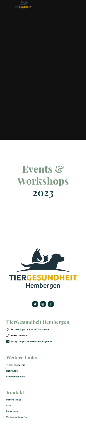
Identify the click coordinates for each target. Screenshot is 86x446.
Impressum (12, 411)
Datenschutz (13, 399)
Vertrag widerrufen (17, 417)
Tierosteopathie (15, 364)
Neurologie (12, 370)
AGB (8, 405)
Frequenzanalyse (15, 376)
